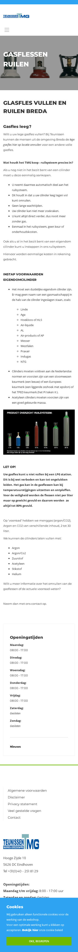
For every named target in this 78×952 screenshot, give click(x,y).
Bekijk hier (30, 930)
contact (36, 603)
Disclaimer (16, 797)
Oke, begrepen (39, 941)
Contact (14, 817)
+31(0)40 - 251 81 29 (23, 871)
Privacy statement (22, 804)
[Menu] (6, 30)
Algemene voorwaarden (27, 790)
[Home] (16, 15)
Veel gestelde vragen (24, 811)
